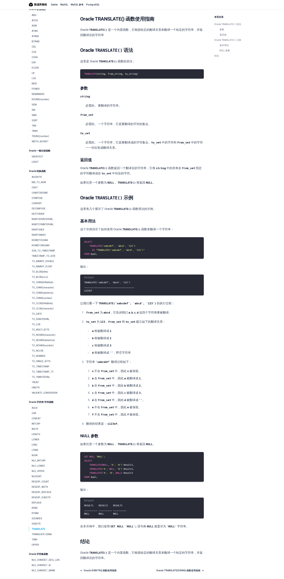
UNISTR (36, 387)
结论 (216, 55)
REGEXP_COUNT (40, 481)
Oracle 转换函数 (37, 171)
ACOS (35, 20)
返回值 (223, 34)
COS (34, 52)
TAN (34, 125)
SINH (34, 115)
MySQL (64, 4)
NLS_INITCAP (39, 460)
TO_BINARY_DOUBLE (43, 261)
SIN (33, 110)
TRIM (34, 539)
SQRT (35, 120)
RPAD (35, 508)
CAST (35, 187)
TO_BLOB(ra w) (40, 277)
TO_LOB (36, 324)
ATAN (35, 31)
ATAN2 (35, 36)
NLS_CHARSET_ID (41, 565)
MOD (34, 83)
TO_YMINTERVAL (41, 377)
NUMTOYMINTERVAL (43, 224)
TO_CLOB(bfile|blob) (42, 303)
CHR (34, 413)
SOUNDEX (37, 518)
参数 (222, 29)
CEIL (34, 46)
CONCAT (36, 418)
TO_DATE (37, 314)
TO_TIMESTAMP (40, 366)
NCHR (35, 455)
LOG (34, 78)
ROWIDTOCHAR (40, 240)
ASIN (34, 25)
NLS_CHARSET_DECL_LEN (45, 560)
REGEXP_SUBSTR (41, 497)
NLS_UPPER (38, 471)
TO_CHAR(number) (42, 298)
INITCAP (36, 423)
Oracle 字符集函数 (38, 554)
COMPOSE (37, 198)
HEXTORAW (38, 214)
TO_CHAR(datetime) (42, 292)
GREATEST (37, 156)
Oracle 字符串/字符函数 (41, 402)
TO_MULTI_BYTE (40, 329)
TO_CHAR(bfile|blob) (42, 282)
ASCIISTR (37, 177)
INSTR (35, 429)
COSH (35, 57)
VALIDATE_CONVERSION (44, 392)
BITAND (36, 41)
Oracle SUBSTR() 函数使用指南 (98, 570)
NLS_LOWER (38, 466)
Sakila (54, 4)
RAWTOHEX (38, 229)
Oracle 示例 (227, 40)
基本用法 (224, 45)
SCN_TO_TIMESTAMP (43, 250)
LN (33, 73)
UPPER (35, 544)
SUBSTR (36, 523)
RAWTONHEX (39, 235)
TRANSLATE (38, 529)
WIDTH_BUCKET (40, 141)
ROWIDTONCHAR (40, 245)
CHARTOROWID (40, 192)
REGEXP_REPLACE (41, 492)
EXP (34, 62)
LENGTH (36, 434)
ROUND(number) (40, 99)
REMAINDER (38, 94)
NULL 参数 (225, 50)
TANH (35, 131)
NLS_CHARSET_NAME (43, 570)
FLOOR (35, 67)
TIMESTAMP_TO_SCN (43, 256)
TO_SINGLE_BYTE (41, 361)
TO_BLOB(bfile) (40, 271)
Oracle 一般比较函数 (39, 150)
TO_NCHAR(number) (43, 345)
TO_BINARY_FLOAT (42, 266)
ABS (34, 15)
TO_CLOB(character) (43, 308)
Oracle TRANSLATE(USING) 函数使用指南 (180, 570)
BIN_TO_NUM (39, 182)
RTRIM (35, 513)
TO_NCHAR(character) (43, 335)
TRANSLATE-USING (42, 534)
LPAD (34, 444)
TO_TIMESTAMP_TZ (43, 371)
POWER (36, 89)
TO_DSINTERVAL (40, 319)
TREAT (35, 382)
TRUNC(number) (40, 136)
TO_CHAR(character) (43, 287)
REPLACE (37, 502)
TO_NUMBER (38, 356)
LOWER (35, 439)
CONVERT (37, 203)
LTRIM (35, 450)
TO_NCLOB (37, 350)
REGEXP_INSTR (40, 487)
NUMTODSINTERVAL (42, 219)
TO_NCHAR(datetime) (43, 340)
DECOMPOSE (39, 208)
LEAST (35, 162)
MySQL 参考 (77, 4)
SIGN (34, 104)
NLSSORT (37, 476)
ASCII (34, 408)
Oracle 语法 (227, 24)
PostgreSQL (93, 4)
